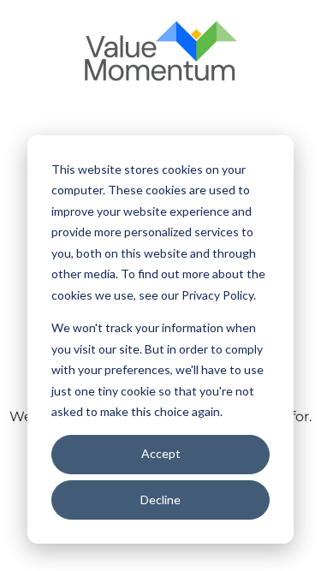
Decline (160, 499)
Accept (161, 453)
